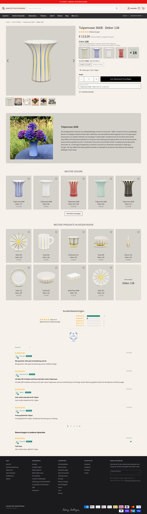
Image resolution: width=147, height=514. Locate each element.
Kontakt (34, 464)
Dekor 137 (18, 204)
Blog (66, 16)
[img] (20, 353)
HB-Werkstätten (63, 464)
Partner (60, 493)
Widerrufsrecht (36, 470)
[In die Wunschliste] (28, 178)
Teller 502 (19, 255)
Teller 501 (101, 290)
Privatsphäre (36, 476)
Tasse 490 (101, 255)
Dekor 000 (46, 204)
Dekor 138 (18, 257)
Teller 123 (19, 290)
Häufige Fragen (37, 467)
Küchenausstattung (12, 467)
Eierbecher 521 (73, 255)
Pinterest (87, 470)
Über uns (75, 16)
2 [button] (70, 426)
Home (8, 22)
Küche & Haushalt (18, 16)
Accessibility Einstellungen (40, 485)
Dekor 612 (128, 204)
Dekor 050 (101, 204)
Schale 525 (46, 290)
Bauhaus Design (63, 482)
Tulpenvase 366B (28, 22)
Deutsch (125, 16)
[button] (84, 32)
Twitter (86, 473)
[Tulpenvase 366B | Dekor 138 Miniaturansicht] (10, 102)
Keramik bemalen (63, 473)
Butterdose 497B (73, 290)
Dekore (60, 16)
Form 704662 (16, 22)
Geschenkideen (10, 473)
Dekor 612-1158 (73, 204)
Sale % (52, 16)
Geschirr (5, 16)
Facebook (87, 464)
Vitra (59, 490)
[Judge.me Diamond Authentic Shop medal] (74, 336)
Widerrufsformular (37, 473)
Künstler (60, 479)
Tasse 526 (46, 255)
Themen (43, 16)
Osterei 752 (128, 255)
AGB (33, 487)
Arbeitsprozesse (63, 476)
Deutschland (135, 16)
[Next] (74, 61)
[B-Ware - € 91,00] (98, 67)
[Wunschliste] (139, 8)
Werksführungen (63, 470)
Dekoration (32, 16)
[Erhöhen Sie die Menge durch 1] (96, 79)
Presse (60, 487)
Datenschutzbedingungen (132, 480)
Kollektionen (10, 476)
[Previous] (8, 61)
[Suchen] (117, 8)
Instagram (87, 467)
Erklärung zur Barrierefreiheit (41, 482)
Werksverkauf (62, 467)
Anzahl (81, 74)
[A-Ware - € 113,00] (85, 67)
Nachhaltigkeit (62, 485)
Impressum (35, 490)
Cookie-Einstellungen (38, 479)
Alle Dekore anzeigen (73, 213)
